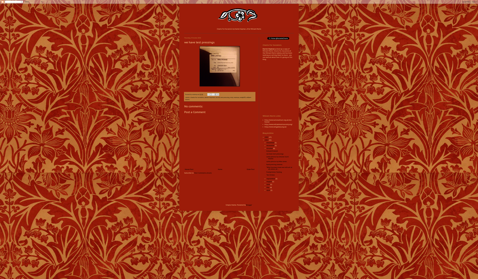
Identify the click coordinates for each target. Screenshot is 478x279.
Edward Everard (272, 151)
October (270, 148)
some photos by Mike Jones (276, 161)
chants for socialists (197, 97)
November (271, 145)
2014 (267, 140)
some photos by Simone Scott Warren (277, 157)
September (271, 179)
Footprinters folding (274, 172)
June (268, 184)
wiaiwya (236, 97)
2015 (267, 137)
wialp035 (243, 97)
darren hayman (210, 97)
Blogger (249, 205)
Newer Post (189, 169)
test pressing (225, 97)
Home (220, 169)
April (268, 190)
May (268, 187)
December (271, 143)
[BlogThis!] (211, 94)
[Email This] (208, 94)
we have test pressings (275, 154)
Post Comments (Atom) (203, 173)
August (269, 181)
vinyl (231, 97)
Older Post (251, 169)
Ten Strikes (270, 175)
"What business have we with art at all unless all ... (279, 168)
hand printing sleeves (274, 164)
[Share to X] (213, 94)
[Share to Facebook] (215, 94)
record (218, 97)
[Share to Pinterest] (218, 94)
